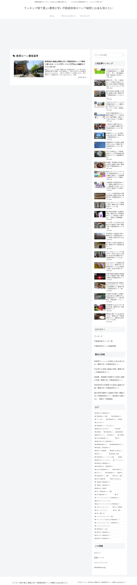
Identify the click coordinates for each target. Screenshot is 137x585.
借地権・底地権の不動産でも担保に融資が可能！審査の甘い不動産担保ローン (109, 378)
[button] (123, 55)
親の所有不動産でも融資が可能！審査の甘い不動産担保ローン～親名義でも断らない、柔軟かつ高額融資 (109, 396)
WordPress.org (99, 567)
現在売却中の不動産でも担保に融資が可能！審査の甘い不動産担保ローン (109, 386)
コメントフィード (101, 563)
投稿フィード (99, 558)
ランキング (98, 336)
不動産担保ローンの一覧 (103, 341)
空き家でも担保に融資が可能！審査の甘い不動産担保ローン (109, 370)
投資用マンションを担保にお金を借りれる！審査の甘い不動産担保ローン (109, 362)
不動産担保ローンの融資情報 (105, 346)
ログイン (97, 553)
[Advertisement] (68, 34)
